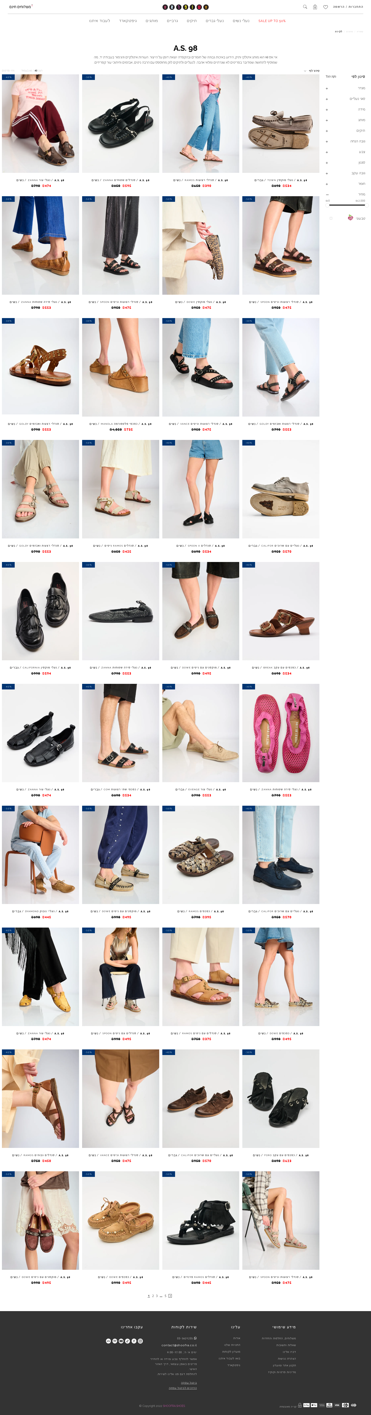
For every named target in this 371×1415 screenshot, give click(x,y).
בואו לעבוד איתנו (229, 1358)
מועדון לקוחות (231, 1351)
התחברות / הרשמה (348, 6)
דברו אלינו (289, 1352)
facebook (134, 1341)
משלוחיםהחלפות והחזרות (279, 1338)
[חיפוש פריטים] (305, 7)
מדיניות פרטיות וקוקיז (282, 1372)
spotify (114, 1341)
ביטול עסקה (189, 1382)
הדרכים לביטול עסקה (183, 1388)
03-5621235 (185, 1338)
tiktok (127, 1341)
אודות (236, 1338)
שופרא (360, 31)
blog (108, 1341)
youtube (121, 1341)
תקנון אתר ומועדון (284, 1365)
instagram (140, 1341)
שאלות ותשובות (286, 1345)
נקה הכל (331, 76)
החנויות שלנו (232, 1345)
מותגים (349, 31)
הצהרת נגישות (287, 1358)
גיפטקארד (234, 1365)
